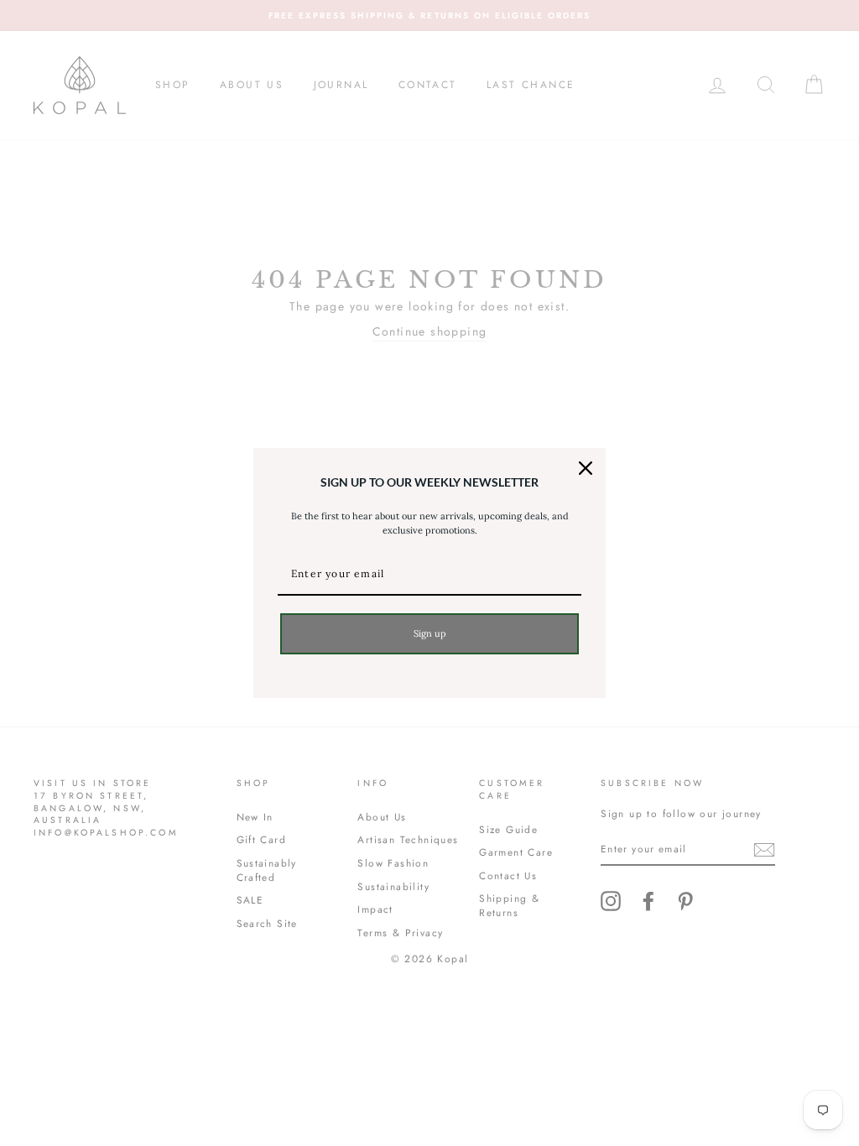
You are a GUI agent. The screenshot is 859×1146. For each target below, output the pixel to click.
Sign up (430, 633)
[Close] (585, 468)
